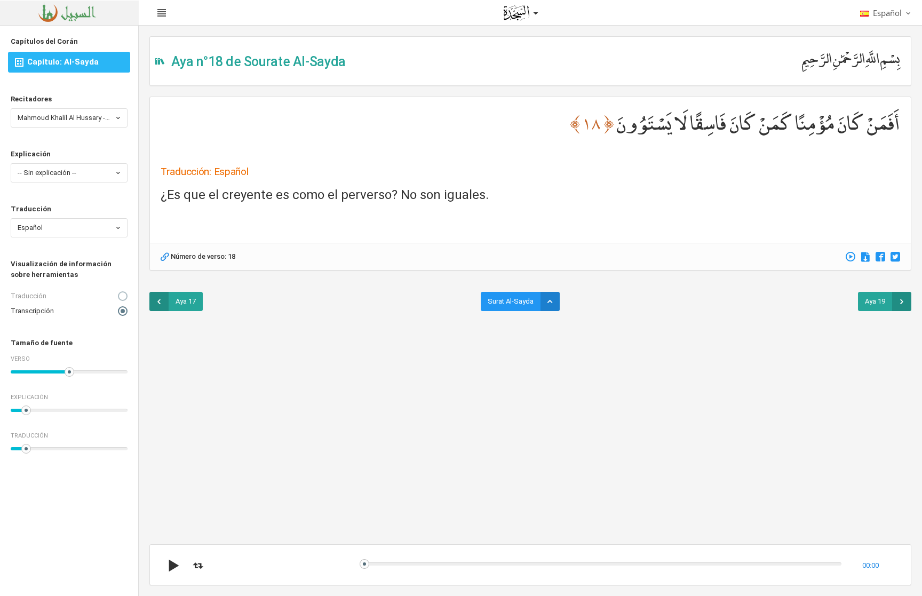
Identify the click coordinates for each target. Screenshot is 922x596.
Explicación (31, 154)
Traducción (31, 209)
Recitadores (31, 99)
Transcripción (32, 311)
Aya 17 (186, 301)
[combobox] (69, 118)
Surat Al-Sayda (511, 301)
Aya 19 (875, 301)
